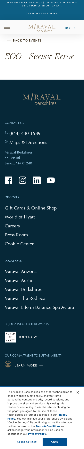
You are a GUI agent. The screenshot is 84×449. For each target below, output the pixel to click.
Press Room (16, 235)
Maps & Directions (28, 142)
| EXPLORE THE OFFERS (42, 13)
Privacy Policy (37, 433)
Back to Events (27, 41)
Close (54, 441)
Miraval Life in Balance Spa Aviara (39, 307)
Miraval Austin (19, 280)
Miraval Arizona (21, 271)
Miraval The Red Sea (25, 298)
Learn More (25, 365)
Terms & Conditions (48, 426)
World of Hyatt (20, 217)
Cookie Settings (27, 441)
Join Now (32, 339)
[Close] (77, 392)
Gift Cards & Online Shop (31, 208)
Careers (12, 226)
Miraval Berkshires (23, 289)
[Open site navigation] (8, 27)
